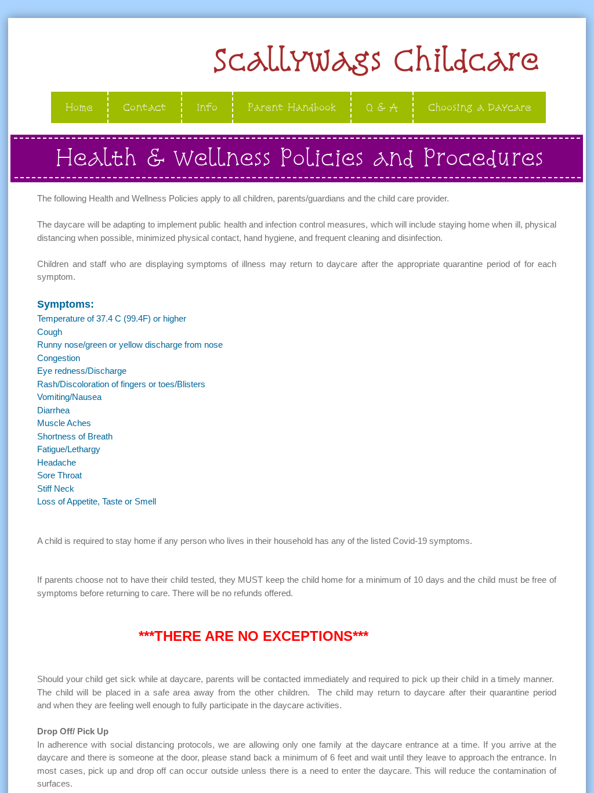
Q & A (382, 107)
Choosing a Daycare (479, 107)
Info (207, 107)
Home (79, 107)
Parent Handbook (292, 107)
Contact (144, 107)
